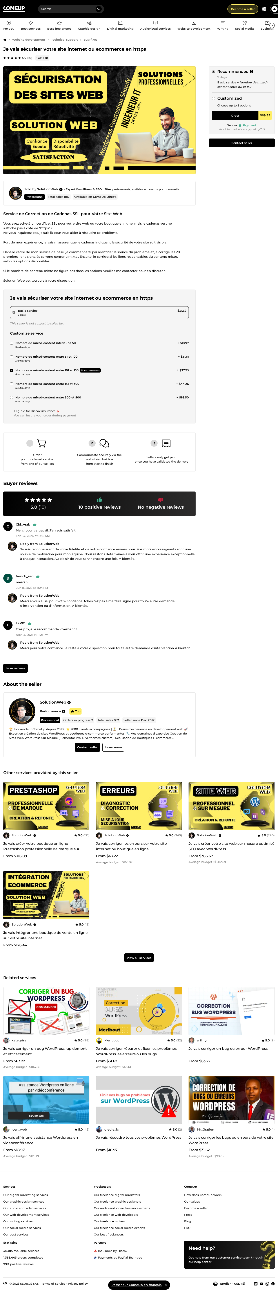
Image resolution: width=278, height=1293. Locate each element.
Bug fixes (90, 39)
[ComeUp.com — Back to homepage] (14, 9)
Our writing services (18, 1221)
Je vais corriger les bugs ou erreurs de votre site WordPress (231, 1140)
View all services (139, 958)
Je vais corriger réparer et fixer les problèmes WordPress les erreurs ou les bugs (136, 1051)
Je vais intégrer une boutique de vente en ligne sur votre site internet (45, 935)
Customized (229, 98)
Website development (28, 39)
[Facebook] (273, 1284)
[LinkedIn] (256, 1284)
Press (188, 1214)
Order (235, 115)
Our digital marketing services (25, 1195)
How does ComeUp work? (203, 1195)
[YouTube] (261, 1284)
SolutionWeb (47, 189)
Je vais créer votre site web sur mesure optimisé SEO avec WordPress (231, 846)
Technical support (64, 39)
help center (202, 1262)
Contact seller (241, 143)
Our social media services (22, 1228)
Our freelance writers (109, 1221)
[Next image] (84, 806)
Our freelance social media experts (119, 1228)
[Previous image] (8, 806)
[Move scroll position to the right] (272, 25)
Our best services (16, 1234)
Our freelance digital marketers (117, 1195)
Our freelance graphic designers (117, 1201)
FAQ (187, 1228)
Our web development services (26, 1214)
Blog (187, 1221)
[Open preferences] (264, 9)
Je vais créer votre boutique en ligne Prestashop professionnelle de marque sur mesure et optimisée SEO (41, 849)
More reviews (15, 668)
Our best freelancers (109, 1234)
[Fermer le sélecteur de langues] (166, 1285)
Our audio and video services (24, 1208)
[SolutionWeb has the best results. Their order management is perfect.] (63, 711)
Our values (192, 1201)
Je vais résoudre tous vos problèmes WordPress (138, 1137)
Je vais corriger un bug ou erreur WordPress (228, 1048)
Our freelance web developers (116, 1214)
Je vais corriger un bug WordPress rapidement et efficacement (45, 1051)
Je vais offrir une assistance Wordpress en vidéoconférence (40, 1140)
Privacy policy (78, 1283)
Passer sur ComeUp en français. (136, 1285)
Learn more (113, 747)
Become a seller (243, 9)
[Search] (99, 9)
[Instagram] (267, 1284)
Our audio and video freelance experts (122, 1208)
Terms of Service (53, 1283)
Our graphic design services (23, 1201)
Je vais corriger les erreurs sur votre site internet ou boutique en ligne (131, 846)
